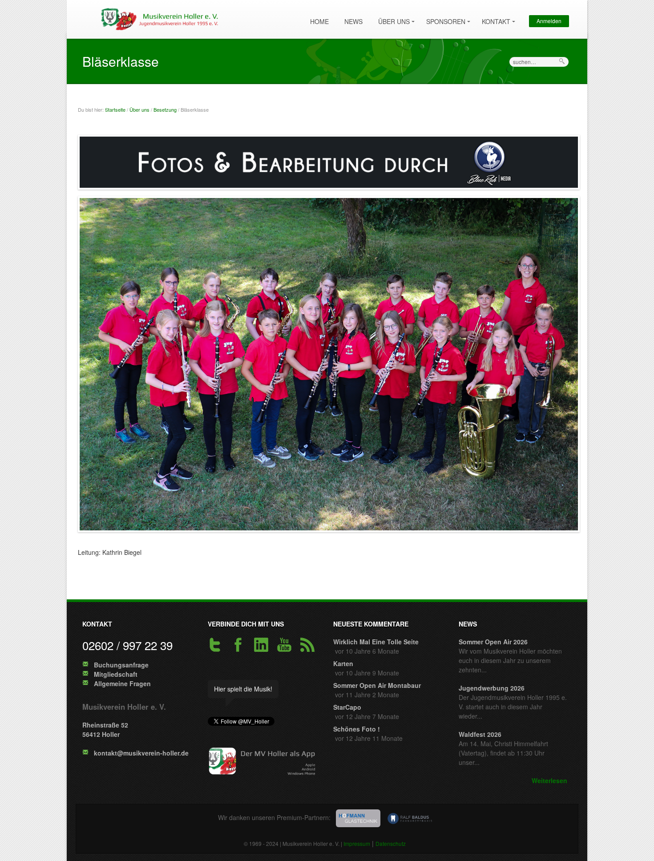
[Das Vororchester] (329, 366)
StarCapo (347, 707)
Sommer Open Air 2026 (493, 641)
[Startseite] (157, 18)
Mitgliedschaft (115, 674)
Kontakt (493, 17)
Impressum (356, 843)
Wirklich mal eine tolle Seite (376, 641)
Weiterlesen (549, 780)
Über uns (392, 17)
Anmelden (549, 20)
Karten (343, 663)
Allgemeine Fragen (122, 683)
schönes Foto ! (356, 728)
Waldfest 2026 (480, 734)
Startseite (115, 109)
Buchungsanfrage (121, 664)
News (353, 21)
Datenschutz (390, 843)
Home (319, 21)
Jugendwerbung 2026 (492, 687)
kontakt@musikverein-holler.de (141, 752)
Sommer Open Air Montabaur (377, 685)
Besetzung (165, 109)
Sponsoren (443, 17)
